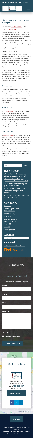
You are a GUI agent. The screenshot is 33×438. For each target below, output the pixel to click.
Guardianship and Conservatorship (10, 220)
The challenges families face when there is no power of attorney (14, 191)
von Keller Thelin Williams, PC (15, 427)
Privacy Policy (20, 431)
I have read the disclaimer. (13, 336)
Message (5, 311)
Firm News (7, 216)
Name (4, 285)
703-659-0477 (23, 2)
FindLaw (23, 433)
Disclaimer (5, 332)
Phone (4, 294)
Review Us (16, 419)
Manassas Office (16, 393)
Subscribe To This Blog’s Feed (14, 246)
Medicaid (7, 224)
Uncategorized (9, 230)
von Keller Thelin (16, 27)
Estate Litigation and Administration (11, 210)
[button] (28, 9)
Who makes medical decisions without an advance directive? (15, 175)
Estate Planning (12, 29)
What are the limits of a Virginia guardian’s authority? (15, 185)
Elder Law (7, 206)
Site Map (12, 431)
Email (4, 303)
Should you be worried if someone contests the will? (16, 197)
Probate (7, 227)
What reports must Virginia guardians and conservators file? (16, 180)
